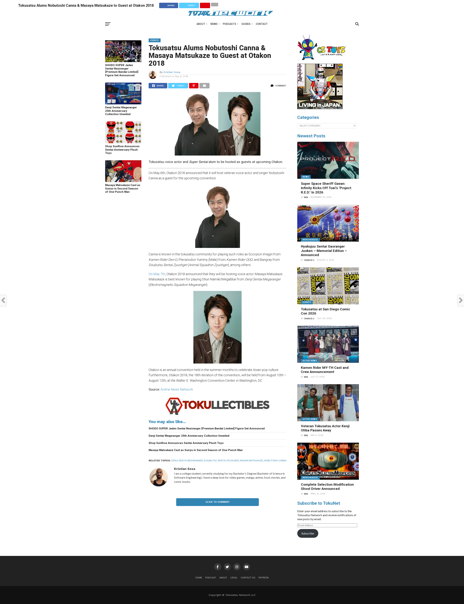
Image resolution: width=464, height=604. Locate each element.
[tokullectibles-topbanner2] (217, 415)
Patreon (263, 577)
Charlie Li (309, 260)
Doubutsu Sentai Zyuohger (221, 460)
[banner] (320, 108)
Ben (306, 197)
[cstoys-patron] (323, 62)
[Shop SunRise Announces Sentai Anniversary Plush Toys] (123, 142)
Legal (233, 577)
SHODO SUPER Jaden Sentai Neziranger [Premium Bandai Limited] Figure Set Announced (121, 70)
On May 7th (157, 274)
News (214, 24)
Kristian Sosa (171, 72)
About (200, 24)
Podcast (210, 577)
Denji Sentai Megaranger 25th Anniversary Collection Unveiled (121, 111)
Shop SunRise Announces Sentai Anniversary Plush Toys (122, 150)
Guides (245, 24)
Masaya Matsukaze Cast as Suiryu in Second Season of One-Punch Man (122, 188)
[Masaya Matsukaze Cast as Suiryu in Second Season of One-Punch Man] (123, 181)
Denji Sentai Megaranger (187, 460)
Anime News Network (177, 389)
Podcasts (229, 24)
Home (198, 577)
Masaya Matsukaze (251, 460)
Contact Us (248, 577)
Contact (262, 24)
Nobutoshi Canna (275, 460)
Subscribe (307, 533)
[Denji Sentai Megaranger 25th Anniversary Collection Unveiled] (123, 103)
